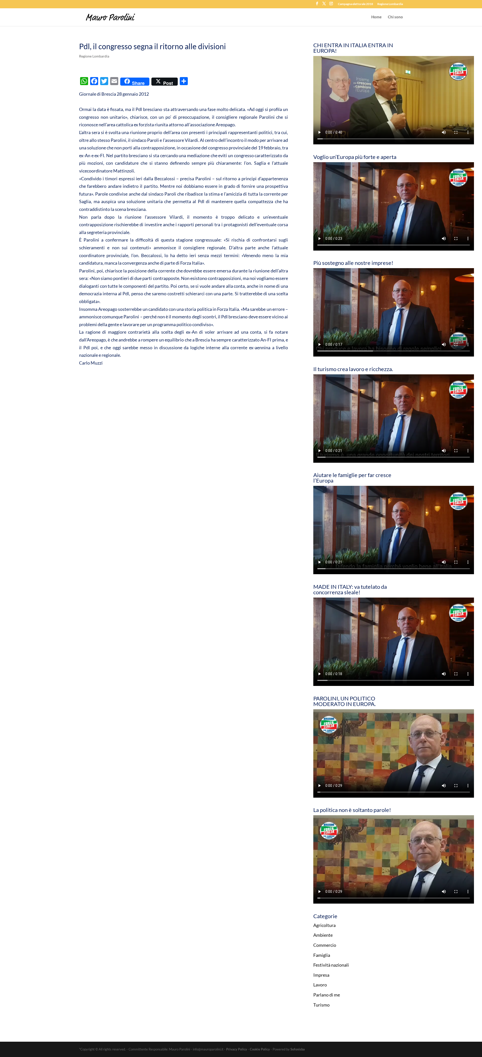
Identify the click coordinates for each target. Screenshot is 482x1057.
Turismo (321, 1005)
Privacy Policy (236, 1049)
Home (376, 17)
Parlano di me (326, 994)
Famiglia (321, 955)
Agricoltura (324, 925)
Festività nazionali (331, 965)
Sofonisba (297, 1049)
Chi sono (395, 17)
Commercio (324, 945)
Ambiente (323, 935)
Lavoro (320, 984)
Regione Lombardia (390, 4)
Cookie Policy (260, 1049)
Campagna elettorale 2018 (355, 4)
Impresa (321, 975)
